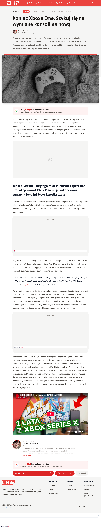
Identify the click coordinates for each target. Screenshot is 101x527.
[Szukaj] (93, 3)
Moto (51, 3)
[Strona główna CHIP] (12, 3)
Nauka (61, 3)
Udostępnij (20, 473)
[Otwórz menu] (97, 3)
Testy (39, 3)
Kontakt (87, 489)
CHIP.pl (9, 505)
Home (17, 11)
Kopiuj (83, 473)
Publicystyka (73, 3)
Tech (30, 3)
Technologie (53, 485)
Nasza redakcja (89, 485)
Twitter (60, 473)
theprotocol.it (6, 508)
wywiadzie (27, 285)
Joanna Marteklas (24, 31)
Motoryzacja (53, 493)
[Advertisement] (50, 235)
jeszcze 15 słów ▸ (28, 455)
